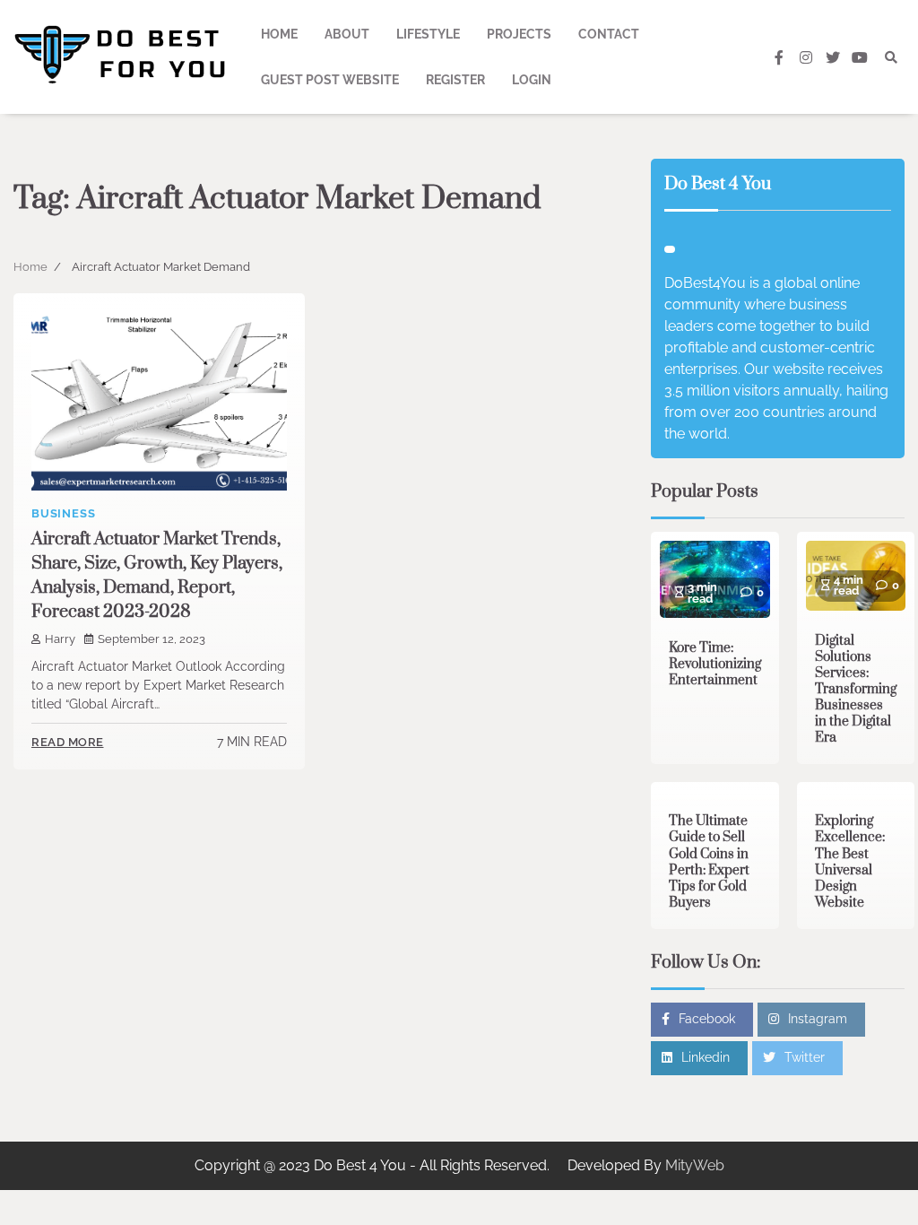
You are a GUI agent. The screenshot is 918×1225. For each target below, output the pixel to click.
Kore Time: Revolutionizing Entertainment (715, 664)
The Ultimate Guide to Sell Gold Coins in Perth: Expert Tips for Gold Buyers (709, 861)
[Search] (891, 57)
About (347, 34)
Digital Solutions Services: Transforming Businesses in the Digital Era (855, 689)
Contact (608, 34)
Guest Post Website (330, 80)
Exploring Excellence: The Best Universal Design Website (850, 861)
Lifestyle (428, 34)
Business (63, 513)
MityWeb (694, 1165)
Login (531, 80)
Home (279, 34)
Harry (60, 639)
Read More (67, 742)
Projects (519, 34)
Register (455, 80)
